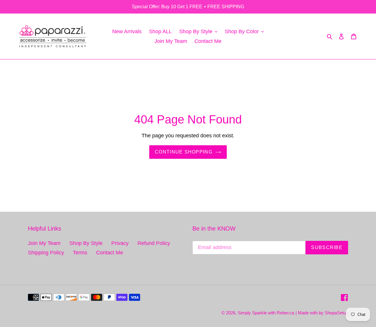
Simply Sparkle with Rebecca (266, 312)
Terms (80, 253)
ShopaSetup (336, 312)
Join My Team (44, 243)
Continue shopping (183, 151)
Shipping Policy (46, 253)
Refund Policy (153, 243)
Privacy (120, 243)
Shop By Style (86, 243)
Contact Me (109, 253)
